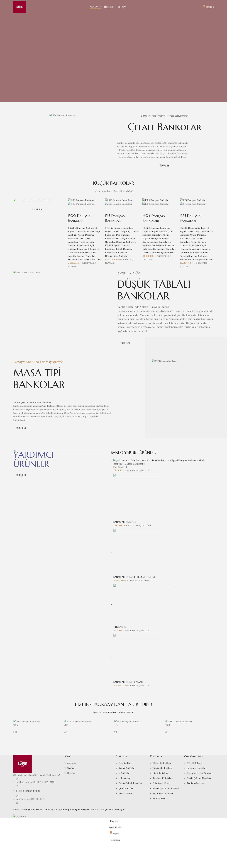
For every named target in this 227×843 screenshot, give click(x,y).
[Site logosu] (19, 6)
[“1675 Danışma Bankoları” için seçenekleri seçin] (184, 209)
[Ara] (191, 7)
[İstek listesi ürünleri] (197, 7)
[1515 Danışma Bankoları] (118, 200)
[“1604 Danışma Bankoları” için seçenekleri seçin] (146, 209)
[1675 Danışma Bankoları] (193, 200)
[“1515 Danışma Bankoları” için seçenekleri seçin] (109, 209)
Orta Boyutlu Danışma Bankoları (159, 249)
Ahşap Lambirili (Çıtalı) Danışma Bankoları (84, 235)
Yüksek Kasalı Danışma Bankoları (85, 259)
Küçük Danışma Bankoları (155, 241)
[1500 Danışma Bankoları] (81, 200)
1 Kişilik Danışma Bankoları (81, 228)
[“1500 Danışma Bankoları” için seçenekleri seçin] (72, 209)
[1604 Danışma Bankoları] (155, 200)
